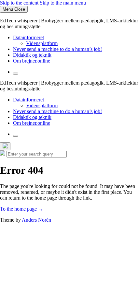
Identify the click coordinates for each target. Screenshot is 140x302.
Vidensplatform (42, 43)
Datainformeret (28, 37)
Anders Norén (36, 220)
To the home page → (21, 209)
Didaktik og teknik (32, 55)
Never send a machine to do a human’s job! (57, 49)
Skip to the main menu (63, 3)
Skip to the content (19, 3)
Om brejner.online (31, 61)
